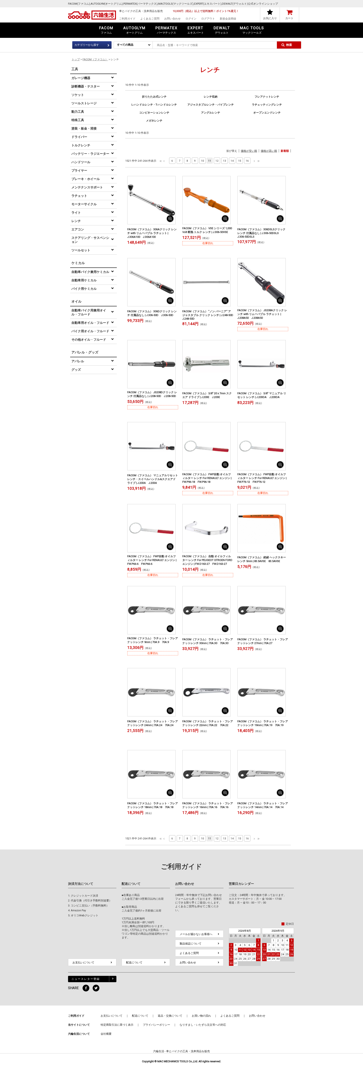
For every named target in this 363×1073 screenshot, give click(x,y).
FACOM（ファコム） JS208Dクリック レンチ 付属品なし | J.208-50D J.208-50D (152, 394)
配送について (134, 962)
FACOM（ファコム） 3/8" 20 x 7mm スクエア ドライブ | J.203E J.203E (207, 395)
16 (247, 160)
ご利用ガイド (127, 18)
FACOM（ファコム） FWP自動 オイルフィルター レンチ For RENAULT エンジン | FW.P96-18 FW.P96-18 (206, 478)
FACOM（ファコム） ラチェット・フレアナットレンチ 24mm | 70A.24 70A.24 (152, 723)
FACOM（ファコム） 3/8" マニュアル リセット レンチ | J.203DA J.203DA (261, 395)
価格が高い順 (269, 150)
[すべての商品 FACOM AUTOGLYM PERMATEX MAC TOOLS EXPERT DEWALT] (133, 44)
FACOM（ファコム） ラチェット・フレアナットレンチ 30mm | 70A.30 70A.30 (207, 641)
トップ (76, 59)
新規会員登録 (228, 18)
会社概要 (106, 1033)
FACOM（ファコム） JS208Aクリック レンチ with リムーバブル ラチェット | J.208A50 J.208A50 (262, 314)
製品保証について (190, 943)
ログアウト (208, 18)
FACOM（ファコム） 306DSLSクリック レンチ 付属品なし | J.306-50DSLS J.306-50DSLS (261, 233)
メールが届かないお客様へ (196, 934)
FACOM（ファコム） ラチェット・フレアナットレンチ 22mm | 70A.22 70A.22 (207, 723)
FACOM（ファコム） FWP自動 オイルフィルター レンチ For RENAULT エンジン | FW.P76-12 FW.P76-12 (262, 478)
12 (217, 160)
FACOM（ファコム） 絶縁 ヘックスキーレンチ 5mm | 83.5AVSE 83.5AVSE (261, 559)
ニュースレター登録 (85, 978)
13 (224, 160)
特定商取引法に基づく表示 (117, 1024)
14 (232, 160)
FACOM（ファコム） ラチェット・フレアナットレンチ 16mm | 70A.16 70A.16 (207, 805)
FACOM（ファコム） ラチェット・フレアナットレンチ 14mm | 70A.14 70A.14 (262, 805)
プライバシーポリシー (156, 1024)
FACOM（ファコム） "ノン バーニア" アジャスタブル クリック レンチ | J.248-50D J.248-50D (207, 315)
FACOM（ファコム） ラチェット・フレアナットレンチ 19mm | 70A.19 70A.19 (262, 723)
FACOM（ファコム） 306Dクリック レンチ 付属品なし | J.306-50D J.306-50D (152, 313)
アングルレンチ (210, 112)
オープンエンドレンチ (267, 112)
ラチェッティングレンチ (267, 104)
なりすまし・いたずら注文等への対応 (203, 1024)
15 (239, 160)
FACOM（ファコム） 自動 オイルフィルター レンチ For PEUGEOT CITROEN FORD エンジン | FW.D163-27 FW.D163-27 (207, 560)
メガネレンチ (154, 120)
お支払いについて (83, 962)
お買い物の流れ (201, 1015)
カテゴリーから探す (86, 44)
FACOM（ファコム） (95, 59)
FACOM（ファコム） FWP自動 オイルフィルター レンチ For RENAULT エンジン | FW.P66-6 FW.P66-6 (151, 560)
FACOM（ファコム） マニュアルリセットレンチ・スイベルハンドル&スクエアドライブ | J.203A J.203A (152, 479)
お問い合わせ (172, 18)
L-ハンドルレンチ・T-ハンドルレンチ (154, 104)
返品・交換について (170, 1015)
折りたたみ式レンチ (154, 96)
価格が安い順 (249, 150)
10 (202, 160)
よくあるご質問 (149, 18)
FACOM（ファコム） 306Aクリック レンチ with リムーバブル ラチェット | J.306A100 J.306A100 (152, 233)
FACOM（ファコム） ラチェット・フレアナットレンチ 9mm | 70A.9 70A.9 (152, 640)
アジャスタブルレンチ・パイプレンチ (210, 104)
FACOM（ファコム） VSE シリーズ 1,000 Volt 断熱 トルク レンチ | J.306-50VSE (207, 230)
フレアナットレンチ (267, 96)
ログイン (190, 18)
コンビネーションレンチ (154, 112)
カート (289, 18)
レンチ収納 (210, 96)
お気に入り (270, 18)
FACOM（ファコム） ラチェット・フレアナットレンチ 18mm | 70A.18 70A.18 (152, 805)
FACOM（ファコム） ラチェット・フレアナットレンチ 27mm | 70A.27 (262, 641)
